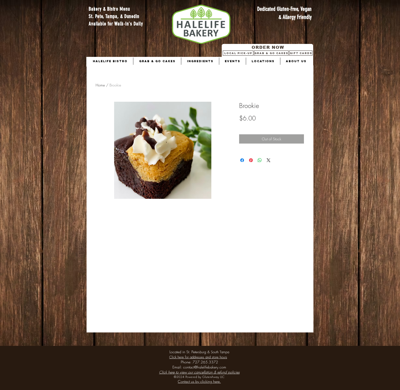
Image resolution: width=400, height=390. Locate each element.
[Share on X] (268, 160)
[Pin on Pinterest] (251, 160)
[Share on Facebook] (242, 160)
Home (100, 85)
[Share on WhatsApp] (259, 160)
